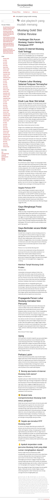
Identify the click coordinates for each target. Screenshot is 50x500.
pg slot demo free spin (25, 489)
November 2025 (6, 74)
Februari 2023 (6, 131)
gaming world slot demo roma (27, 488)
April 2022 (5, 143)
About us (35, 12)
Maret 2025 (5, 87)
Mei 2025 (5, 84)
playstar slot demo (33, 489)
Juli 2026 (5, 60)
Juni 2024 (5, 103)
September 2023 (6, 119)
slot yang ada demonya (43, 490)
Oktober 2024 (6, 96)
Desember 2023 (6, 113)
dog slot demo (32, 485)
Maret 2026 (5, 67)
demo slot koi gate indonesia (39, 483)
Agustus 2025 (6, 79)
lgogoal (3, 158)
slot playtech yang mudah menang (32, 490)
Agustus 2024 (6, 100)
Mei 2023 (5, 125)
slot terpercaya (5, 153)
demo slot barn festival (35, 481)
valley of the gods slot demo (36, 492)
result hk (3, 155)
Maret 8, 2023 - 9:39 (23, 476)
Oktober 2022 (6, 138)
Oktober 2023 (6, 117)
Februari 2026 (6, 68)
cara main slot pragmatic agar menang (39, 480)
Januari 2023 (6, 132)
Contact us (26, 12)
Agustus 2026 (6, 58)
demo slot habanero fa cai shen (28, 483)
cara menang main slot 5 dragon (25, 481)
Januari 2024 (6, 112)
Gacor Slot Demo (42, 476)
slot (2, 152)
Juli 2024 (5, 101)
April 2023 (5, 127)
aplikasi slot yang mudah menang (39, 478)
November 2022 (6, 136)
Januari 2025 (6, 91)
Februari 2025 (6, 89)
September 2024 (6, 98)
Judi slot (3, 159)
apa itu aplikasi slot (23, 478)
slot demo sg (40, 489)
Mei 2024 (5, 105)
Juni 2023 (5, 124)
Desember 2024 (6, 93)
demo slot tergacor (25, 485)
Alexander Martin (33, 476)
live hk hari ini (4, 156)
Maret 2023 (5, 129)
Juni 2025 (5, 82)
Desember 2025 (6, 72)
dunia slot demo (38, 485)
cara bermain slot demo (27, 480)
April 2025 (5, 86)
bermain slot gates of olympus (24, 479)
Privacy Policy (16, 12)
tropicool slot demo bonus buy (25, 492)
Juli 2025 (5, 81)
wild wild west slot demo (30, 493)
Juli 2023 (5, 122)
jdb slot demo (35, 488)
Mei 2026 (5, 63)
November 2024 (6, 94)
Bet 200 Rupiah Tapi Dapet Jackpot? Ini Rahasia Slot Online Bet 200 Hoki (9, 28)
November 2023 (6, 115)
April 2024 (5, 106)
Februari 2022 (6, 146)
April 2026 (5, 65)
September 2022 (6, 139)
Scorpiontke (25, 5)
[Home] (14, 16)
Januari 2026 (6, 70)
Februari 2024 (6, 110)
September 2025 (6, 77)
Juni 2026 (5, 62)
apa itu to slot (30, 478)
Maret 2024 (5, 108)
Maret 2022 (5, 144)
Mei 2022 (5, 141)
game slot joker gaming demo (30, 486)
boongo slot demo (34, 479)
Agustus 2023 (6, 120)
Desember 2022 (6, 134)
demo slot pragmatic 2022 (32, 484)
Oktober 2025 (6, 75)
